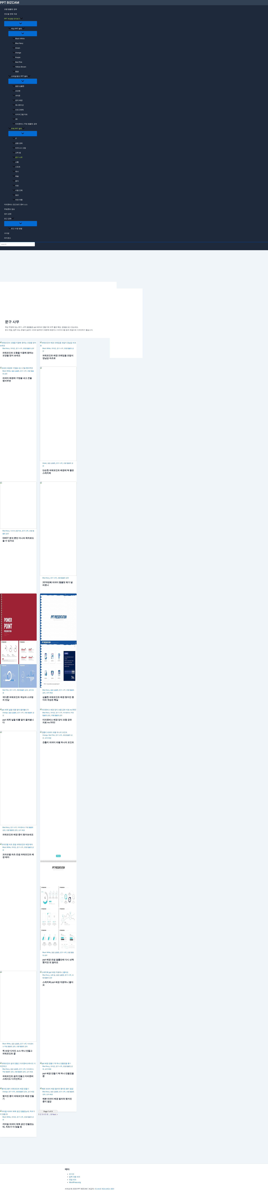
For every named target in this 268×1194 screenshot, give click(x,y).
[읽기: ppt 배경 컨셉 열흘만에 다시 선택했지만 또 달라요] (58, 950)
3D (16, 119)
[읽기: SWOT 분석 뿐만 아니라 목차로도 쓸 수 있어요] (18, 528)
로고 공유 (7, 219)
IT (16, 138)
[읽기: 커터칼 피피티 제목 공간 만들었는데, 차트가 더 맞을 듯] (18, 1114)
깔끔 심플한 (19, 86)
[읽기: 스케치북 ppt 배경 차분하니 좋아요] (54, 972)
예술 (17, 176)
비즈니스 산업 (20, 148)
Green (17, 48)
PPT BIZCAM (9, 2)
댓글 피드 (72, 1180)
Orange (18, 53)
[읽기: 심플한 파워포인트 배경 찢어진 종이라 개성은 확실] (58, 687)
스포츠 (17, 167)
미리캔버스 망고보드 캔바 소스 (16, 204)
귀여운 (17, 96)
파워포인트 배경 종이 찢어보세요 (18, 834)
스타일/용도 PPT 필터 (19, 76)
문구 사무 (19, 157)
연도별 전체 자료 (10, 14)
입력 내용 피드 (74, 1177)
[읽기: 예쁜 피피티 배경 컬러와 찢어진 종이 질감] (56, 1089)
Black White (20, 38)
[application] (21, 18)
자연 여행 (19, 200)
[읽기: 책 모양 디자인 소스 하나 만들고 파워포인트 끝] (18, 1041)
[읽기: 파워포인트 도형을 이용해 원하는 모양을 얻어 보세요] (18, 345)
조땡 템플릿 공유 (10, 9)
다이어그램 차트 (21, 114)
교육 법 (18, 153)
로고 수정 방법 (16, 228)
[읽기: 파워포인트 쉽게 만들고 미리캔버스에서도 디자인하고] (18, 1066)
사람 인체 (19, 190)
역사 (17, 171)
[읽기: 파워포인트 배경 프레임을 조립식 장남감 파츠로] (58, 345)
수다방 (6, 233)
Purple (17, 57)
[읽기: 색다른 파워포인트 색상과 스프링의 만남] (18, 687)
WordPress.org (75, 1182)
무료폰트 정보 (9, 209)
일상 (17, 195)
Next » (55, 1114)
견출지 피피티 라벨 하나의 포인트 (58, 742)
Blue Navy (19, 43)
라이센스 (7, 238)
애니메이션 (19, 105)
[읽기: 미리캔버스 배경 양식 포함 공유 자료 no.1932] (58, 710)
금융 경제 (19, 143)
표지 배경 (19, 100)
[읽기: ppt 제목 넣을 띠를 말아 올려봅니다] (14, 710)
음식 (17, 181)
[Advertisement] (134, 267)
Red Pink (18, 62)
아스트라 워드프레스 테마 (104, 1189)
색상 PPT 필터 (16, 29)
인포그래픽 (19, 110)
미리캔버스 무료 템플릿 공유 (26, 124)
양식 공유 (7, 214)
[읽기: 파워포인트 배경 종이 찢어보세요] (18, 824)
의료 (17, 186)
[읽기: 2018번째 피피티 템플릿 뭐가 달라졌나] (58, 575)
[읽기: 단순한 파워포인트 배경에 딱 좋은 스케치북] (58, 460)
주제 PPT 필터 (16, 128)
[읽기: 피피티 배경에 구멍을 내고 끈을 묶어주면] (16, 368)
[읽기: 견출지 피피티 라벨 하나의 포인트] (53, 732)
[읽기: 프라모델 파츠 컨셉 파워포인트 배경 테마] (16, 844)
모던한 (17, 91)
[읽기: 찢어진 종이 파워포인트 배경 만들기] (14, 1089)
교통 (17, 162)
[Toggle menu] (20, 23)
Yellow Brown (20, 67)
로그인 (71, 1174)
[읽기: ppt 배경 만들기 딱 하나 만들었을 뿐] (55, 1063)
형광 (17, 71)
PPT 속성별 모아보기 (12, 19)
